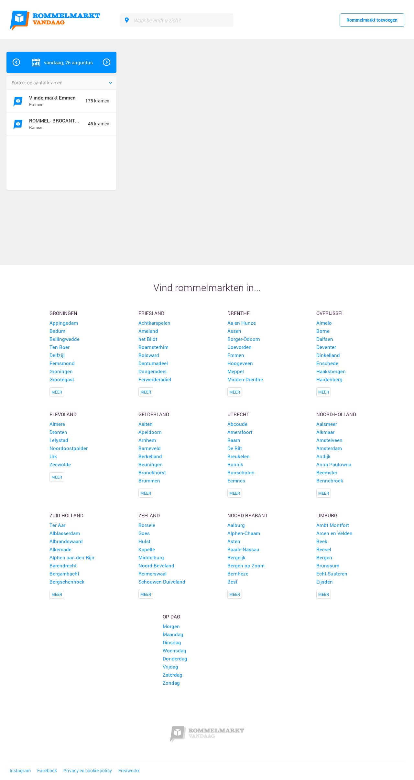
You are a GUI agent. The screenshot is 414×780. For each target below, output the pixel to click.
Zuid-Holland (66, 515)
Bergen (324, 557)
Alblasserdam (64, 533)
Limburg (326, 515)
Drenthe (238, 313)
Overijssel (330, 313)
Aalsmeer (326, 424)
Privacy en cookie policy (87, 771)
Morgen (171, 626)
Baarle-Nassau (243, 549)
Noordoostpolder (68, 448)
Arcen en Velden (334, 533)
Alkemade (60, 549)
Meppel (235, 371)
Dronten (58, 432)
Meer (56, 392)
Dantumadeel (153, 363)
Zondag (171, 683)
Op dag (171, 616)
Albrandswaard (66, 541)
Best (232, 581)
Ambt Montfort (332, 525)
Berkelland (150, 456)
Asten (233, 541)
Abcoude (237, 424)
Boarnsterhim (153, 347)
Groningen (63, 313)
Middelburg (151, 557)
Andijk (323, 456)
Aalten (145, 424)
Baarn (233, 440)
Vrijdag (170, 666)
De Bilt (234, 448)
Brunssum (327, 565)
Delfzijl (57, 355)
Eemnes (236, 480)
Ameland (148, 331)
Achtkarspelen (154, 323)
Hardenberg (329, 379)
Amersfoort (239, 432)
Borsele (146, 525)
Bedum (57, 331)
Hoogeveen (240, 363)
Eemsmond (62, 363)
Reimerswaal (152, 573)
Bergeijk (236, 557)
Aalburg (236, 525)
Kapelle (146, 549)
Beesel (323, 549)
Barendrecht (63, 565)
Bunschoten (241, 472)
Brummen (149, 480)
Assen (234, 331)
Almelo (324, 323)
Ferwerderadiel (154, 379)
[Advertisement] (59, 163)
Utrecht (238, 414)
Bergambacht (64, 573)
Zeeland (149, 515)
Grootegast (61, 379)
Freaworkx (129, 771)
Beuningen (150, 464)
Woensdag (174, 650)
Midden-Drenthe (245, 379)
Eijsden (324, 581)
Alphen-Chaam (243, 533)
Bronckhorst (152, 472)
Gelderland (153, 414)
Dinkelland (328, 355)
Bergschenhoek (66, 581)
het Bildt (147, 339)
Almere (57, 424)
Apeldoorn (150, 432)
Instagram (20, 771)
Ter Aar (57, 525)
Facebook (47, 771)
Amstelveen (329, 440)
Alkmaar (325, 432)
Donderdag (175, 658)
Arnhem (147, 440)
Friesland (151, 313)
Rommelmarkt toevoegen (372, 20)
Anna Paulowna (333, 464)
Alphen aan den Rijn (71, 557)
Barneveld (149, 448)
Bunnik (235, 464)
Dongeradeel (152, 371)
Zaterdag (172, 674)
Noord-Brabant (247, 515)
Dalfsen (324, 339)
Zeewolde (60, 464)
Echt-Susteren (331, 573)
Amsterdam (329, 448)
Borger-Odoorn (243, 339)
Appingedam (63, 323)
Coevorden (239, 347)
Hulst (144, 541)
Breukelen (238, 456)
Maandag (173, 634)
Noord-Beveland (156, 565)
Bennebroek (329, 480)
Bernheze (237, 573)
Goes (144, 533)
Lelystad (58, 440)
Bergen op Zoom (246, 565)
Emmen (235, 355)
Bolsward (148, 355)
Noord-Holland (336, 414)
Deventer (326, 347)
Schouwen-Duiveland (161, 581)
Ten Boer (59, 347)
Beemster (326, 472)
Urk (53, 456)
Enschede (327, 363)
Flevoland (63, 414)
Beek (321, 541)
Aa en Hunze (241, 323)
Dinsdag (172, 642)
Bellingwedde (64, 339)
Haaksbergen (331, 371)
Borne (323, 331)
